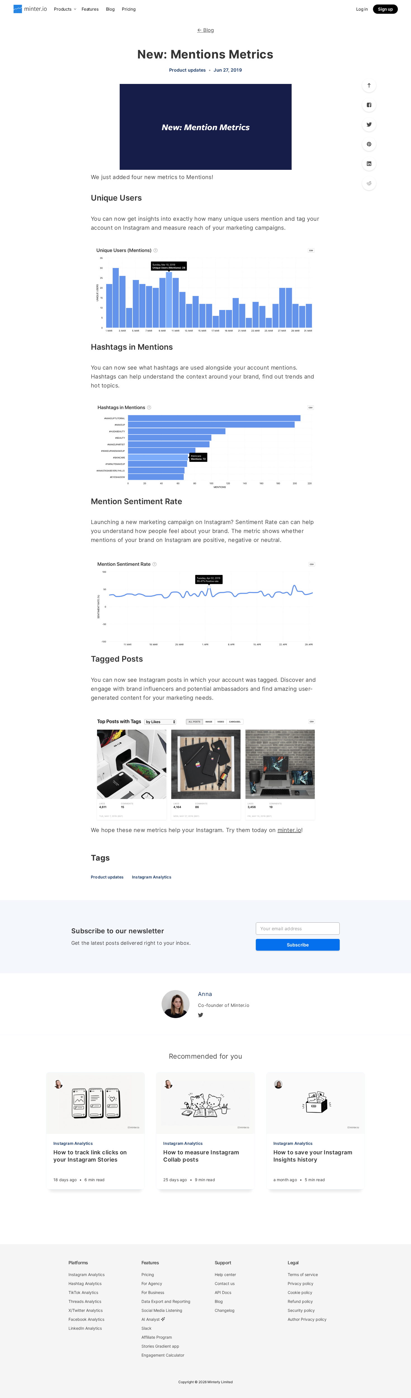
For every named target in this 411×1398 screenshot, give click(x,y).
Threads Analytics (84, 1301)
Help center (225, 1274)
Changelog (225, 1310)
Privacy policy (300, 1283)
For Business (152, 1292)
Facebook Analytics (86, 1319)
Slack (146, 1328)
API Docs (223, 1292)
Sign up (385, 9)
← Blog (205, 30)
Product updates (187, 69)
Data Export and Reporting (165, 1301)
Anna (205, 994)
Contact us (225, 1283)
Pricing (129, 9)
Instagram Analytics (151, 877)
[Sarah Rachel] (58, 1084)
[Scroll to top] (369, 85)
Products (63, 9)
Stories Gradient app (160, 1346)
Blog (110, 9)
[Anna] (176, 1004)
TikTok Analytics (83, 1292)
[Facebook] (369, 105)
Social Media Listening (161, 1310)
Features (90, 9)
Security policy (301, 1310)
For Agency (151, 1283)
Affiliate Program (156, 1337)
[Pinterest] (369, 183)
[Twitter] (369, 124)
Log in (362, 9)
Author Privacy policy (307, 1319)
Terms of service (303, 1274)
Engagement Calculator (162, 1355)
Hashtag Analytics (84, 1283)
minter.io (289, 830)
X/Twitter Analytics (85, 1310)
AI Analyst (151, 1319)
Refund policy (300, 1301)
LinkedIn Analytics (85, 1328)
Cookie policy (300, 1292)
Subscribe (298, 945)
